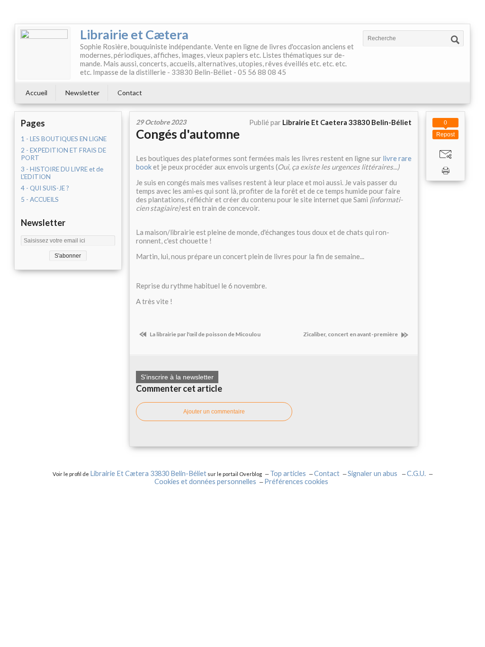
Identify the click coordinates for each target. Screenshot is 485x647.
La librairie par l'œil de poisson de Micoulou (204, 334)
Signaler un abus (373, 473)
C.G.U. (416, 473)
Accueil (36, 93)
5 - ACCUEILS (40, 199)
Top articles (288, 473)
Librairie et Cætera (134, 34)
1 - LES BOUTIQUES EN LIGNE (64, 139)
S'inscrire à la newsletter (177, 377)
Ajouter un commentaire (214, 411)
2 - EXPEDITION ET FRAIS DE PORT (63, 154)
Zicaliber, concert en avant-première (351, 334)
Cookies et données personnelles (205, 481)
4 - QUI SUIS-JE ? (45, 188)
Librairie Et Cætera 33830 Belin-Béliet (148, 473)
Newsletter (82, 93)
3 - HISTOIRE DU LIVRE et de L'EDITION (62, 172)
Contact (129, 93)
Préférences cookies (296, 481)
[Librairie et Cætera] (44, 53)
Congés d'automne (188, 134)
